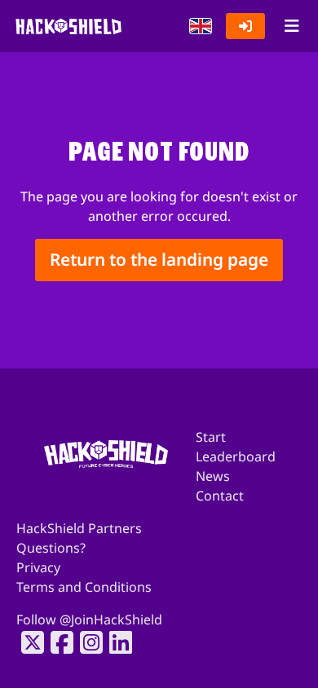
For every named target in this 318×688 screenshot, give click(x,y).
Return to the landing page (159, 260)
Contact (220, 496)
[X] (27, 642)
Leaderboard (236, 456)
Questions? (51, 548)
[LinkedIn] (115, 642)
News (213, 476)
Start (211, 437)
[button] (200, 26)
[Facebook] (57, 642)
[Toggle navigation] (291, 26)
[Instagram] (86, 642)
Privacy (38, 567)
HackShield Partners (79, 528)
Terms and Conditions (84, 587)
